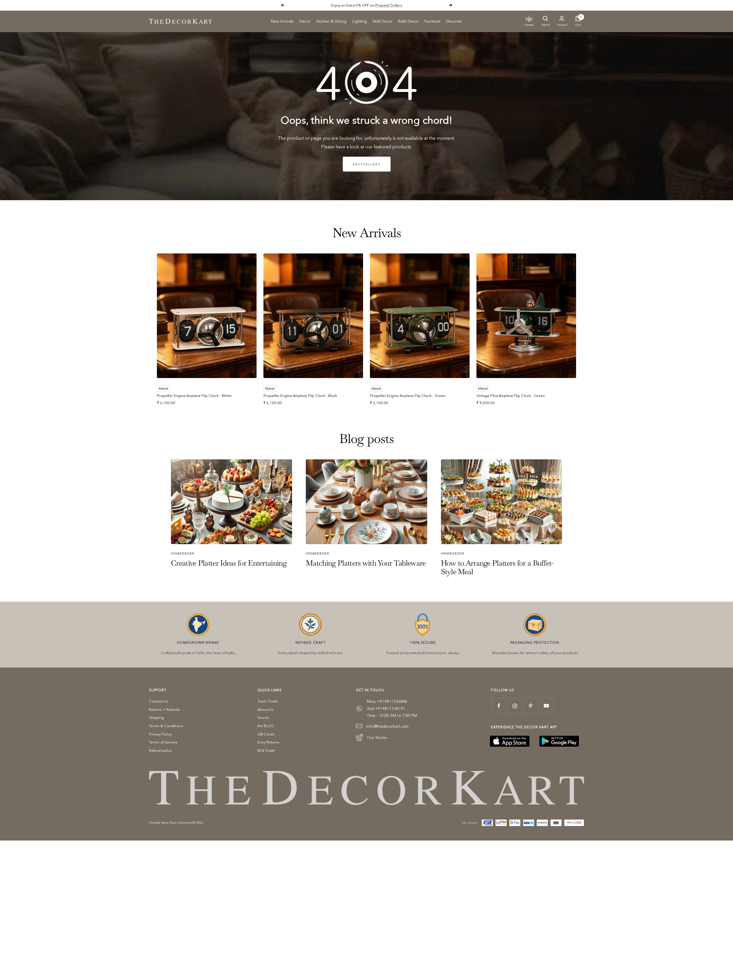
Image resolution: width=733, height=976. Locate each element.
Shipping (156, 717)
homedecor (182, 553)
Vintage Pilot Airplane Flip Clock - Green (510, 395)
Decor (305, 21)
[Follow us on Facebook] (499, 706)
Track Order (267, 701)
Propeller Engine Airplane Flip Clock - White (194, 395)
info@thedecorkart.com (387, 726)
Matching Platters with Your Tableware (365, 563)
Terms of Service (163, 742)
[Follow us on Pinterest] (530, 706)
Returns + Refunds (164, 709)
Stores (263, 717)
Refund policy (160, 750)
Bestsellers (367, 164)
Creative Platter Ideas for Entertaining (229, 563)
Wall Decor (383, 21)
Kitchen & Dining (331, 21)
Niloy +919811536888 (387, 701)
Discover (454, 21)
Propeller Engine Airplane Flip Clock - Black (300, 395)
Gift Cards (266, 734)
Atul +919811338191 (386, 708)
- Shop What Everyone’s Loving (386, 5)
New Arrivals (282, 21)
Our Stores (377, 737)
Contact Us (158, 701)
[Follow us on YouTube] (546, 706)
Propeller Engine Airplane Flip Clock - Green (408, 395)
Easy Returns (268, 742)
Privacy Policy (160, 734)
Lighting (359, 21)
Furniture (432, 21)
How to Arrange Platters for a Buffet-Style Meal (497, 567)
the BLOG (265, 725)
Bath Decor (408, 21)
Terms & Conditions (166, 725)
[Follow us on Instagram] (515, 706)
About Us (265, 709)
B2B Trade (266, 750)
